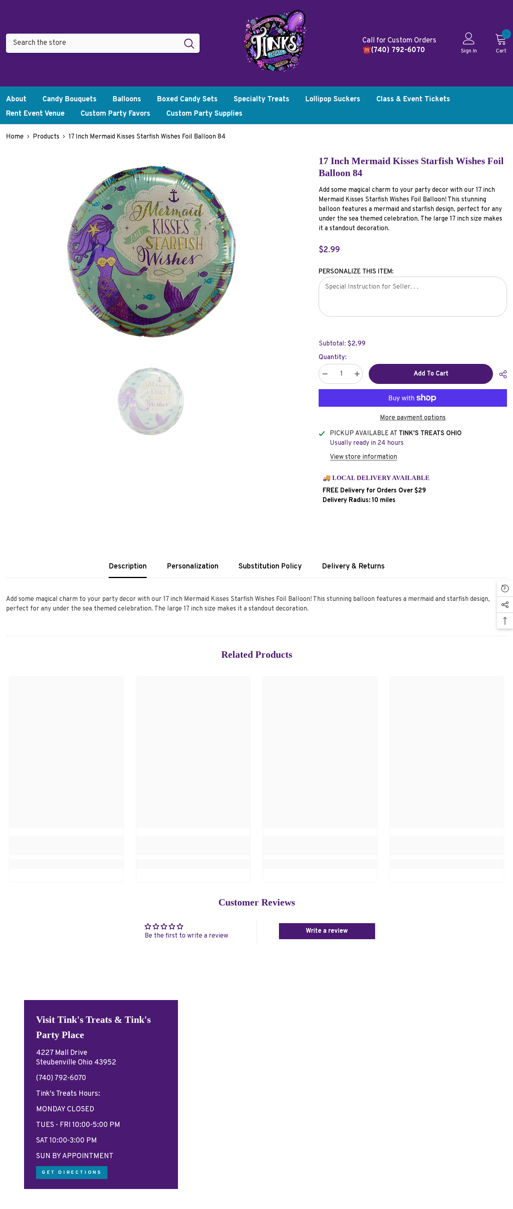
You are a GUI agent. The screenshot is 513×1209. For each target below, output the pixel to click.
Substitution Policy (270, 566)
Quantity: (333, 357)
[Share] (500, 374)
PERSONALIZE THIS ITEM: (356, 272)
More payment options (413, 418)
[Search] (103, 43)
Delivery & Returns (353, 566)
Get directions (72, 1172)
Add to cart (431, 374)
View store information (363, 457)
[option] (150, 255)
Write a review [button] (327, 931)
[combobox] (92, 43)
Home (15, 137)
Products (46, 137)
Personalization (192, 566)
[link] (66, 850)
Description (128, 566)
